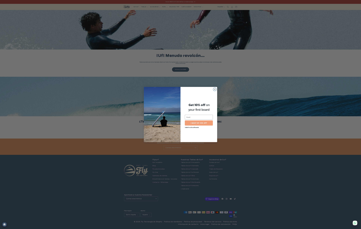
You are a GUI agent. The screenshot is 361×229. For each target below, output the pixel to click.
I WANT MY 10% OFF (199, 123)
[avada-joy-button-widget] (4, 224)
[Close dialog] (214, 89)
